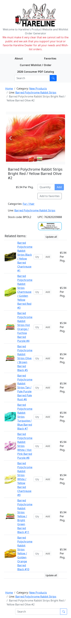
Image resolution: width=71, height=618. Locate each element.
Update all (51, 236)
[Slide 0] (31, 159)
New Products (38, 88)
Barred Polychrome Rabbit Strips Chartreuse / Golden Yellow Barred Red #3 (24, 291)
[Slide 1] (39, 159)
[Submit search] (53, 78)
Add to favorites (50, 196)
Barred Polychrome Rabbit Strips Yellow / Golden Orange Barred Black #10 (24, 553)
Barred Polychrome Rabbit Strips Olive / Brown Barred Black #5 (24, 358)
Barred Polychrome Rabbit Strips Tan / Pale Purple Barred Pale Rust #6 (24, 387)
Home (9, 88)
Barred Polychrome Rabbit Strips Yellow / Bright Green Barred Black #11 (24, 516)
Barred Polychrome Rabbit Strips (35, 92)
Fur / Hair (29, 204)
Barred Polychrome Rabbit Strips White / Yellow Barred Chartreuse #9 (24, 479)
